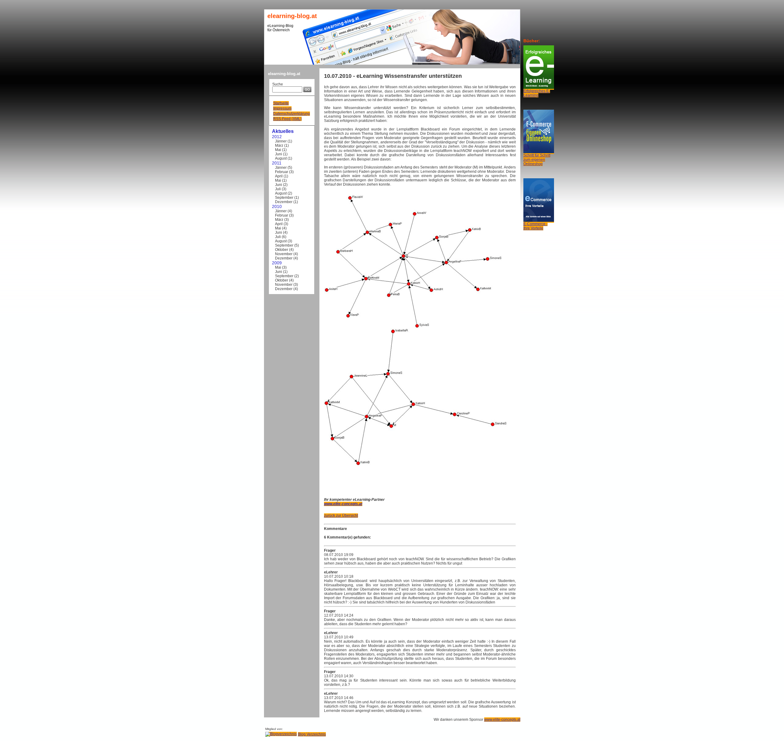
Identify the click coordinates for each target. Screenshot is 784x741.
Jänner (281, 141)
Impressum (282, 108)
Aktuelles (283, 131)
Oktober (281, 250)
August (281, 158)
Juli (278, 189)
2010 (277, 206)
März (279, 145)
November (283, 254)
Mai (278, 150)
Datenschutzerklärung (291, 114)
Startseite (281, 103)
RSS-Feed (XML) (287, 119)
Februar (281, 172)
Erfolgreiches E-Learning (536, 93)
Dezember (283, 202)
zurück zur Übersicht (341, 515)
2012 (277, 136)
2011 (276, 163)
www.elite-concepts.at (502, 719)
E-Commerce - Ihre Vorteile (535, 226)
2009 (277, 262)
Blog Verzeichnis (312, 734)
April (279, 176)
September (284, 197)
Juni (278, 154)
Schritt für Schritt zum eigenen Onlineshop (536, 159)
